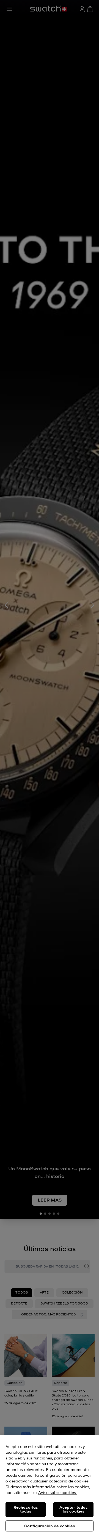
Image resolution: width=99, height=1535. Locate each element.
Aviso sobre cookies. (57, 1493)
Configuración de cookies (49, 1526)
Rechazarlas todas (25, 1509)
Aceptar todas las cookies (73, 1509)
